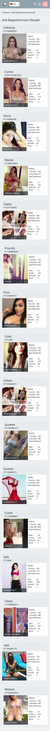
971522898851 (11, 516)
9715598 (8, 340)
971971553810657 (13, 75)
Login (40, 3)
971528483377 (11, 428)
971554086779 (10, 649)
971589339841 (11, 163)
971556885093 (10, 31)
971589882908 (11, 251)
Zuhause (6, 12)
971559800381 (10, 119)
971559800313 (10, 384)
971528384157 (10, 296)
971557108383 (10, 207)
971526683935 (11, 693)
